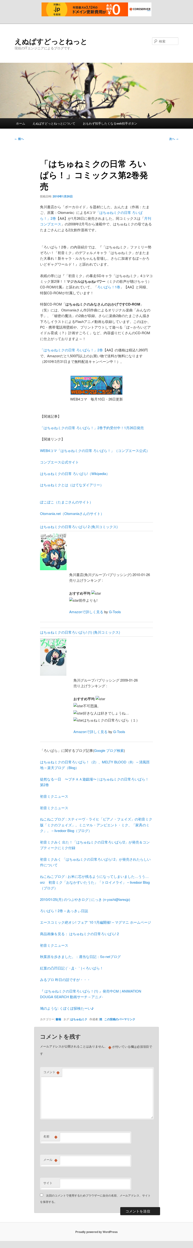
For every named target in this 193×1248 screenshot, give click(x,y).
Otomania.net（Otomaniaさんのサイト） (72, 513)
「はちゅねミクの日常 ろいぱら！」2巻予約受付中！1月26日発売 (92, 427)
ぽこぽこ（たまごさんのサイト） (66, 501)
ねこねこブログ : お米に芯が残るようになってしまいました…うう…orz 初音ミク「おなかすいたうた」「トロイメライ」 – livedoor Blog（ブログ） (95, 882)
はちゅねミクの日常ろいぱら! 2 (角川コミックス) (79, 526)
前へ (19, 139)
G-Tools (115, 611)
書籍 (58, 1019)
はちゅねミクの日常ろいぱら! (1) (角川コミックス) (80, 632)
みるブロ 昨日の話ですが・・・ (65, 979)
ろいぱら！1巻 (108, 286)
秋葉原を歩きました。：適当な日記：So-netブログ (80, 956)
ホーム (20, 123)
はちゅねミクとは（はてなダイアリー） (72, 484)
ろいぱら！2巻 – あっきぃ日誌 (64, 910)
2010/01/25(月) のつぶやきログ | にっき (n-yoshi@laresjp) (85, 899)
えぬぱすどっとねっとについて (53, 123)
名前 (50, 1136)
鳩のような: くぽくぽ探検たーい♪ (67, 1008)
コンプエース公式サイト (59, 461)
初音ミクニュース (54, 796)
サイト (47, 1183)
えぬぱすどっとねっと (51, 41)
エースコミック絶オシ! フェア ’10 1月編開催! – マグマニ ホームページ (95, 922)
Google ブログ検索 (109, 750)
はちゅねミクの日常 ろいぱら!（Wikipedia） (75, 473)
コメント (51, 1072)
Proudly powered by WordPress (96, 1232)
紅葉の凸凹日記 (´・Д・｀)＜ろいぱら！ (71, 967)
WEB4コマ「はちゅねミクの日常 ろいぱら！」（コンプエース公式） (95, 450)
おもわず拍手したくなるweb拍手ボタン (110, 123)
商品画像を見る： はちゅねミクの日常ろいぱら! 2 (79, 933)
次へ (173, 139)
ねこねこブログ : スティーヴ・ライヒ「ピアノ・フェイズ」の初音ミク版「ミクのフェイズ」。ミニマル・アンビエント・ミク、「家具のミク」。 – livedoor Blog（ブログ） (96, 824)
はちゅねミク (78, 1019)
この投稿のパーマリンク (119, 1019)
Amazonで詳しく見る (86, 611)
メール (50, 1159)
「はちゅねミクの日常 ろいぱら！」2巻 (71, 349)
